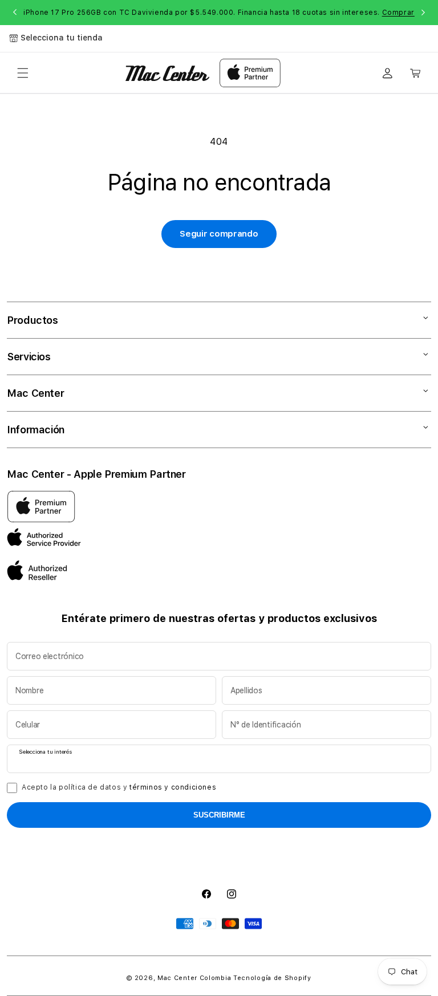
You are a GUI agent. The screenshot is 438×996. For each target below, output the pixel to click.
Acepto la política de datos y (119, 787)
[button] (22, 73)
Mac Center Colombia (194, 978)
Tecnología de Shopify (272, 978)
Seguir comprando (219, 234)
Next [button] (423, 12)
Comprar (398, 13)
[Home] (167, 73)
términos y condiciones (172, 787)
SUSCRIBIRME (219, 815)
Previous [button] (15, 12)
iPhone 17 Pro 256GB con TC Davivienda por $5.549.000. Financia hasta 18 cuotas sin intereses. (219, 13)
